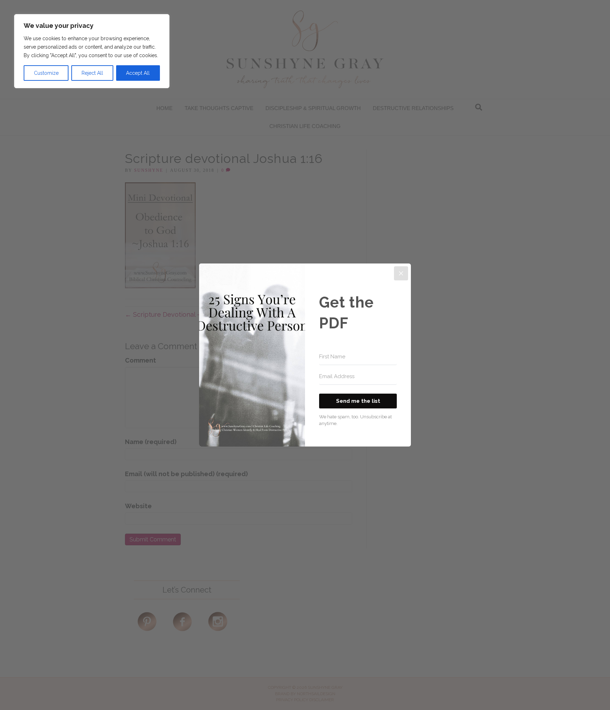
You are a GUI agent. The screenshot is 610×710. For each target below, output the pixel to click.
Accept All (138, 73)
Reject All (92, 73)
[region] (91, 51)
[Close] (401, 273)
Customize (46, 73)
